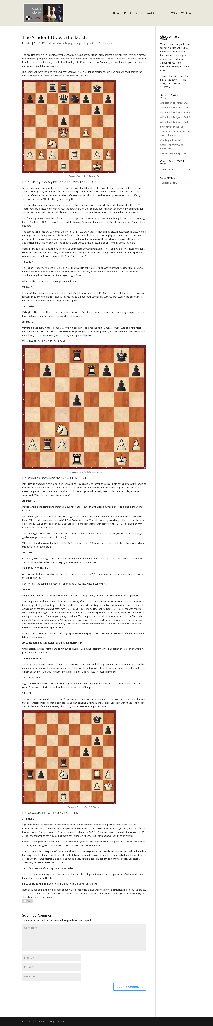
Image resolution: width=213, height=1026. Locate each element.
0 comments (105, 43)
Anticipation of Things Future (174, 102)
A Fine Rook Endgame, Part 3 (175, 112)
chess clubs (55, 43)
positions (92, 43)
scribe (28, 43)
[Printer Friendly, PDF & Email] (27, 900)
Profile (128, 13)
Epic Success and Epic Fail (173, 153)
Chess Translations (147, 13)
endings (66, 43)
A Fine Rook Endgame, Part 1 (175, 121)
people (82, 43)
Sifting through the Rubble (173, 126)
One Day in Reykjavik (171, 140)
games (74, 43)
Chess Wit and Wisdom (177, 13)
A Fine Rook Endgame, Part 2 (175, 117)
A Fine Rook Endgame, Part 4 (175, 107)
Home (116, 13)
